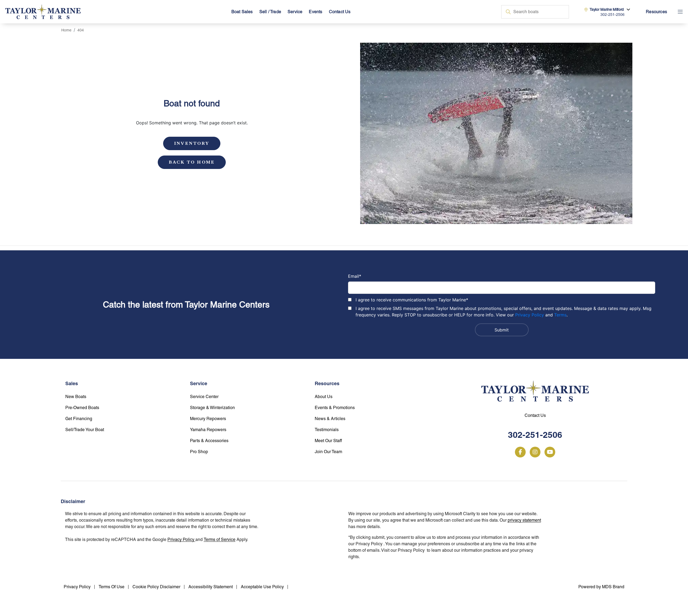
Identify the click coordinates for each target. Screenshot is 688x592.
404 (80, 30)
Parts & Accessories (209, 440)
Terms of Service (219, 539)
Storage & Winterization (212, 407)
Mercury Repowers (208, 418)
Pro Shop (199, 451)
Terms (560, 314)
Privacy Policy (529, 314)
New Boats (75, 396)
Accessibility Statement (210, 586)
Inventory (191, 143)
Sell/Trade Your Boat (84, 429)
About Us (323, 396)
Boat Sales (242, 11)
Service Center (204, 396)
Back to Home (192, 162)
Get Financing (78, 418)
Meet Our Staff (328, 440)
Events (315, 11)
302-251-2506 (535, 434)
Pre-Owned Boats (82, 407)
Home (66, 30)
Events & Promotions (335, 407)
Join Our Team (328, 451)
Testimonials (327, 429)
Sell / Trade (270, 11)
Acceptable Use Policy (262, 586)
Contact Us (340, 11)
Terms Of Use (111, 586)
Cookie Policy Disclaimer (156, 586)
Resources (656, 11)
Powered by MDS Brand (601, 586)
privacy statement (524, 520)
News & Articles (330, 418)
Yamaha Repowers (208, 429)
